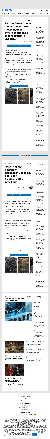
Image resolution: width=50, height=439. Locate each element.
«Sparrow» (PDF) (40, 432)
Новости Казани (31, 341)
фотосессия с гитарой (40, 79)
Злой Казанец (15, 82)
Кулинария (39, 24)
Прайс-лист (24, 401)
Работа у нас (24, 409)
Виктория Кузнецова (23, 187)
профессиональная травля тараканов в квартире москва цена (40, 191)
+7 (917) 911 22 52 (24, 397)
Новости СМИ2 (8, 87)
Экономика (8, 296)
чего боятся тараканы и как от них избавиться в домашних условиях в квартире (40, 50)
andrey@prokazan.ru (24, 399)
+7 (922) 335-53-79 (24, 405)
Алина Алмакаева (28, 41)
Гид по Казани (38, 181)
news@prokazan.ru (24, 407)
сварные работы (39, 220)
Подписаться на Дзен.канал (19, 45)
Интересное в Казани (39, 38)
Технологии (39, 55)
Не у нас (38, 113)
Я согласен (35, 434)
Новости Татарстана (11, 20)
